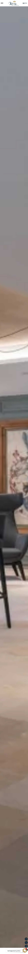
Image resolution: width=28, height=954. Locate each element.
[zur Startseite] (14, 3)
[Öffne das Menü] (2, 3)
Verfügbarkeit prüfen (14, 951)
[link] (14, 3)
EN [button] (26, 3)
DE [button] (23, 3)
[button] (25, 950)
